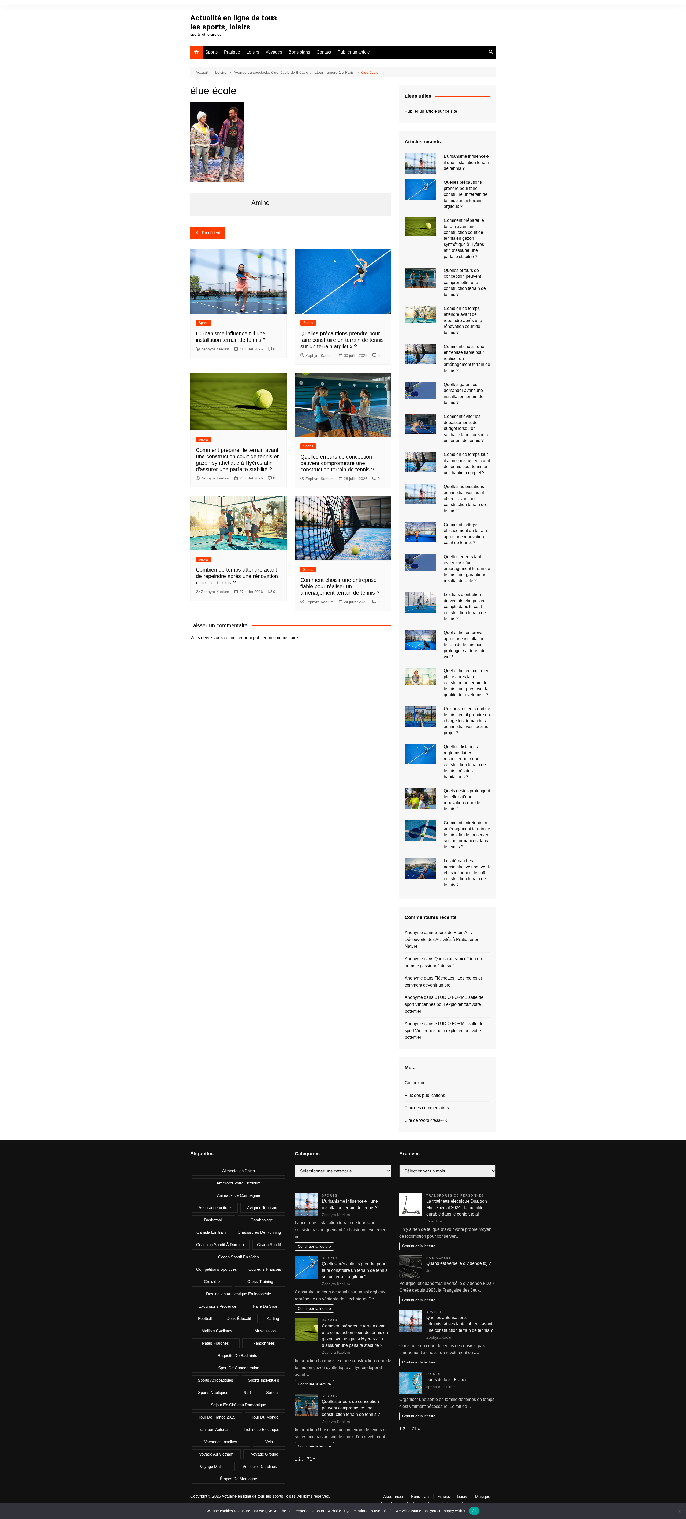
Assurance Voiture (215, 1207)
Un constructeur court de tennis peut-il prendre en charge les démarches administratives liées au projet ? (467, 720)
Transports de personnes (455, 1195)
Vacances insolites (220, 1441)
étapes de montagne (238, 1478)
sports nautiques (213, 1392)
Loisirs (253, 52)
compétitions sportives (216, 1269)
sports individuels (263, 1380)
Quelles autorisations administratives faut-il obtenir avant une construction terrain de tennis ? (465, 498)
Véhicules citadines (260, 1466)
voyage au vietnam (216, 1454)
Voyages (274, 52)
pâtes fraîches (215, 1343)
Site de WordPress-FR (426, 1120)
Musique (482, 1496)
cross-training (260, 1281)
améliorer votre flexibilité (239, 1183)
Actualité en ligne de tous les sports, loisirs (233, 22)
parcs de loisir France (446, 1379)
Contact (323, 52)
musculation (265, 1331)
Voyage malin (211, 1466)
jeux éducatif (239, 1318)
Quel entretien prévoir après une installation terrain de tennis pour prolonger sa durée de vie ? (465, 644)
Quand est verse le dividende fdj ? (458, 1263)
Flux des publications (425, 1095)
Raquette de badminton (238, 1355)
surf (247, 1392)
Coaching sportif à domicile (220, 1244)
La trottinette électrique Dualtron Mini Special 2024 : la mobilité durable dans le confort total (456, 1207)
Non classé (438, 1257)
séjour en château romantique (238, 1404)
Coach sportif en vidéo (238, 1257)
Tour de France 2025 (217, 1417)
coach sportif (269, 1244)
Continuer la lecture (314, 1246)
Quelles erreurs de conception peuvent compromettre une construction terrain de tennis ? (337, 463)
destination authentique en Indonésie (238, 1294)
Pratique (232, 52)
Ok (474, 1511)
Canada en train (211, 1232)
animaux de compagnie (238, 1195)
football (205, 1318)
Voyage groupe (264, 1454)
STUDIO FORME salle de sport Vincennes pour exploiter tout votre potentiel (444, 1004)
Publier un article (354, 52)
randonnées (264, 1343)
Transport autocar (213, 1429)
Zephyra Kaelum (215, 349)
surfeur (272, 1392)
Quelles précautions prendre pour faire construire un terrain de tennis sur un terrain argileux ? (342, 340)
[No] (679, 1511)
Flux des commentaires (427, 1107)
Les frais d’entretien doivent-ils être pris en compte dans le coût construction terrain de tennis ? (465, 606)
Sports (211, 52)
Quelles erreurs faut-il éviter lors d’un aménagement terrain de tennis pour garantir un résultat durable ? (467, 568)
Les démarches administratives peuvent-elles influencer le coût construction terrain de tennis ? (467, 872)
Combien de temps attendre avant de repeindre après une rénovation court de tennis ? (237, 576)
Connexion (415, 1083)
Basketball (213, 1220)
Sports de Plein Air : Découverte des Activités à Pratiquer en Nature (442, 939)
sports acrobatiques (215, 1380)
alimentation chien (238, 1170)
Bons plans (299, 52)
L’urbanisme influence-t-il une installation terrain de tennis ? (466, 162)
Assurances (393, 1496)
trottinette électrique (261, 1429)
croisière (212, 1281)
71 (309, 1459)
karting (273, 1318)
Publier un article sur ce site (431, 111)
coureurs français (264, 1269)
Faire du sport (265, 1306)
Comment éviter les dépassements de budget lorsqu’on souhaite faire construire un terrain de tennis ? (466, 428)
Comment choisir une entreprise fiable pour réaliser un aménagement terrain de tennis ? (339, 586)
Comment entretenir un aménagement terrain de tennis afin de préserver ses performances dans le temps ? (467, 834)
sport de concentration (238, 1368)
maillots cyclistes (217, 1331)
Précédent (211, 232)
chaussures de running (259, 1232)
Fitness (443, 1496)
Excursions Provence (217, 1306)
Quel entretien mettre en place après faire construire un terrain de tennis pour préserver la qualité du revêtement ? (466, 682)
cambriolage (262, 1220)
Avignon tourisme (262, 1207)
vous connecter (228, 637)
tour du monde (265, 1417)
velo (269, 1441)
